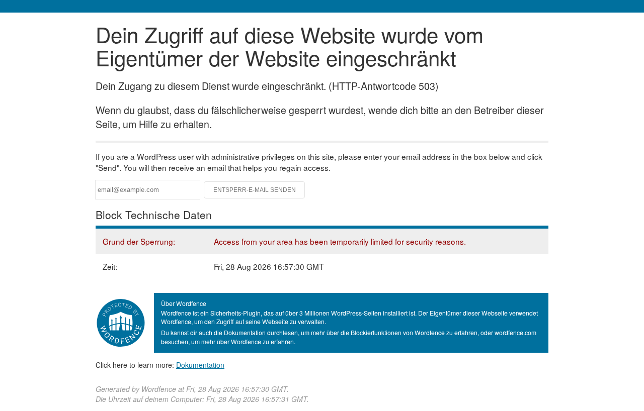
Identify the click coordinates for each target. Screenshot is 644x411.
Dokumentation (200, 365)
